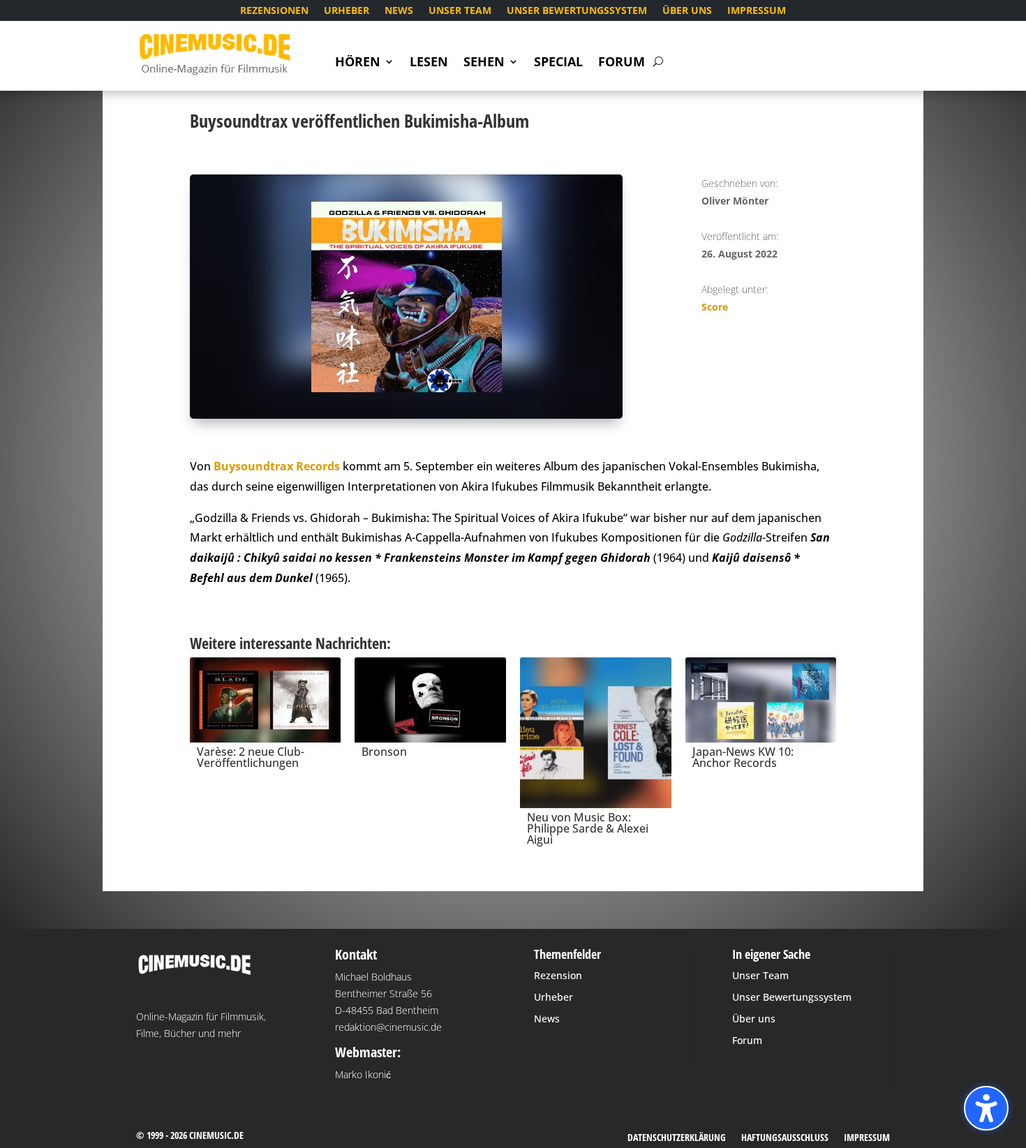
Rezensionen (274, 11)
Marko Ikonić (363, 1074)
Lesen (429, 63)
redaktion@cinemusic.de (388, 1027)
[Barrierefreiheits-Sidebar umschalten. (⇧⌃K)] (986, 1108)
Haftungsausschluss (784, 1138)
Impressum (756, 11)
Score (714, 306)
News (399, 11)
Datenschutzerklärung (676, 1138)
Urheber (346, 11)
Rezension (558, 975)
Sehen (484, 63)
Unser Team (460, 11)
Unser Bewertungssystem (577, 11)
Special (558, 63)
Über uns (687, 11)
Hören (357, 63)
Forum (621, 63)
